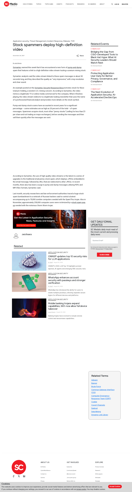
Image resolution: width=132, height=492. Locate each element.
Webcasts (97, 477)
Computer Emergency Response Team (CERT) (101, 397)
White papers (98, 474)
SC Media (43, 467)
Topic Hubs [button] (49, 4)
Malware (66, 41)
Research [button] (80, 4)
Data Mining (96, 412)
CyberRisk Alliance (45, 470)
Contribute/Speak (71, 470)
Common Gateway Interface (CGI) (102, 391)
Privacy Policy (108, 249)
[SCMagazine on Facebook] (13, 476)
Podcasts (97, 481)
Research (97, 470)
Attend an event (71, 474)
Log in (117, 4)
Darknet (94, 408)
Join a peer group (71, 477)
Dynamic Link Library (99, 415)
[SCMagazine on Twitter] (19, 476)
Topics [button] (38, 4)
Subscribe (104, 255)
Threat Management (38, 41)
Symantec (17, 67)
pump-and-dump (74, 67)
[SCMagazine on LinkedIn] (24, 476)
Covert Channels (98, 405)
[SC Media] (10, 4)
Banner (94, 383)
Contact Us (43, 474)
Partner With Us (71, 481)
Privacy (42, 481)
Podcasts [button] (70, 4)
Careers (43, 477)
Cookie (94, 402)
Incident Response (54, 41)
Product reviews (99, 467)
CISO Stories (27, 4)
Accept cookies (115, 486)
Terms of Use (99, 249)
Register (125, 4)
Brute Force (96, 386)
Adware (94, 380)
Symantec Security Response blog (49, 88)
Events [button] (59, 4)
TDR (72, 41)
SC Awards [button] (92, 4)
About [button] (102, 4)
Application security (21, 41)
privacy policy (81, 489)
